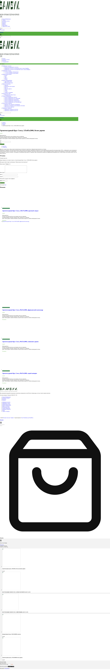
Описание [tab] (4, 146)
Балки (6, 75)
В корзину (2, 144)
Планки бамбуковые (6, 96)
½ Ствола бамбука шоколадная (11, 73)
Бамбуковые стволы (6, 70)
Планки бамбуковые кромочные (12, 99)
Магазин (4, 400)
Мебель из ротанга (6, 84)
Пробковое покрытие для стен (11, 110)
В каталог (2, 544)
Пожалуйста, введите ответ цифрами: (7, 178)
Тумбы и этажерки (9, 92)
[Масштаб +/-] (0, 424)
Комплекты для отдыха (10, 86)
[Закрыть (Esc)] (3, 424)
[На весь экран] (1, 424)
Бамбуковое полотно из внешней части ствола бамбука (17, 68)
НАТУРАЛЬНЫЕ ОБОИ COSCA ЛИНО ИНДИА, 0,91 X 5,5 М (15, 612)
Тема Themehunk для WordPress (27, 417)
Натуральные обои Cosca (10, 94)
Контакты (4, 399)
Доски (6, 78)
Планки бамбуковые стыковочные (12, 100)
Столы (6, 91)
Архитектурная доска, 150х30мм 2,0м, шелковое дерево (13, 568)
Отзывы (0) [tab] (4, 147)
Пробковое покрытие (7, 108)
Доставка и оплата (6, 398)
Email (1, 176)
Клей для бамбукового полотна (11, 67)
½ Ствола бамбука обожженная (11, 72)
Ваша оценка (3, 164)
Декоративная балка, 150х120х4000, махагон (11, 634)
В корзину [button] (4, 220)
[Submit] (0, 37)
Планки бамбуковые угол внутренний (13, 102)
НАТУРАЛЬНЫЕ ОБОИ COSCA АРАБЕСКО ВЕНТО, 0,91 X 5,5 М (16, 592)
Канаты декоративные (7, 80)
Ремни (6, 79)
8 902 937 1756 (4, 40)
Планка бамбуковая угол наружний (12, 98)
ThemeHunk (7, 668)
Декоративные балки (7, 74)
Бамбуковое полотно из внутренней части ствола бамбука (17, 69)
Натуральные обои (6, 93)
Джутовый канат (8, 81)
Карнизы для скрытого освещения (12, 104)
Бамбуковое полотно (6, 65)
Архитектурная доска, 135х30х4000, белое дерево (12, 657)
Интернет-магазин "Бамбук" (8, 417)
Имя (1, 174)
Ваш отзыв (2, 172)
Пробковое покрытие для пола (11, 109)
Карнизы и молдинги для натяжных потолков (15, 105)
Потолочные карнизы (7, 103)
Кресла (6, 87)
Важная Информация (6, 397)
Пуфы (6, 90)
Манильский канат (9, 82)
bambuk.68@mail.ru (5, 38)
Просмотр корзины (3, 666)
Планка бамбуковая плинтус (11, 97)
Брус (6, 76)
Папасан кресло (8, 88)
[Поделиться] (2, 424)
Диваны (6, 85)
